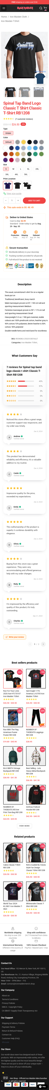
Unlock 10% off (5, 1078)
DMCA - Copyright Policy (12, 1007)
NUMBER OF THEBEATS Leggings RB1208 (34, 732)
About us (6, 995)
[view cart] (45, 8)
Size (5, 165)
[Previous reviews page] (30, 644)
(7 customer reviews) (24, 119)
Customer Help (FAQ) (11, 1038)
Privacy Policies (8, 1003)
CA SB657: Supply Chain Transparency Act (19, 1011)
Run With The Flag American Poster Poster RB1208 (11, 732)
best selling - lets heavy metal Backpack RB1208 (35, 771)
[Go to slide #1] (10, 92)
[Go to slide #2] (24, 92)
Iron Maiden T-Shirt (10, 21)
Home (4, 16)
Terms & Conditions (10, 999)
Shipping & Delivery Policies (13, 1023)
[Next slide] (44, 55)
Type (5, 129)
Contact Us (6, 1035)
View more (24, 826)
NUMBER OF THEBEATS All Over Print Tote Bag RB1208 (12, 809)
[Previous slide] (5, 55)
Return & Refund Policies (12, 1031)
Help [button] (44, 1087)
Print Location (9, 179)
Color (5, 137)
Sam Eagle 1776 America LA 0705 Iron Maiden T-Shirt (35, 693)
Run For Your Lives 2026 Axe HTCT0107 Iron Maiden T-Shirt (12, 693)
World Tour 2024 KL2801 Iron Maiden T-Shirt (12, 906)
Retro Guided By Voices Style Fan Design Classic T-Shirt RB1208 (36, 867)
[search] (40, 8)
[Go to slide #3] (38, 92)
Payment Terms (8, 1027)
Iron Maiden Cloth (18, 16)
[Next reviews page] (43, 644)
